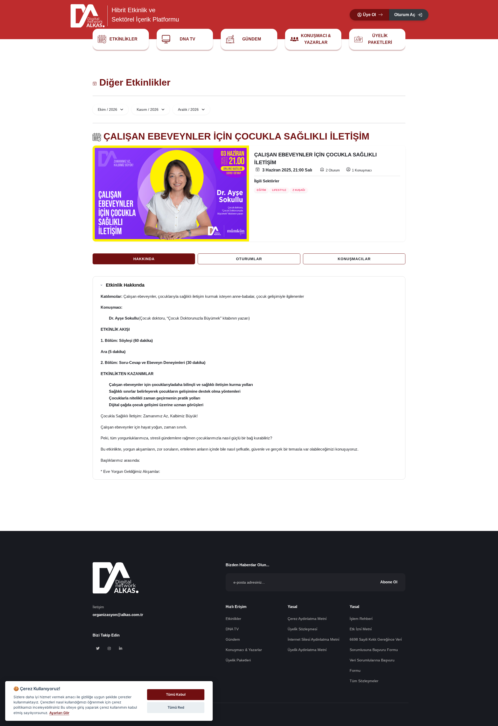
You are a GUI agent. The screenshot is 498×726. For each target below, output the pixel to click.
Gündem (251, 39)
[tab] (144, 258)
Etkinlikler (123, 39)
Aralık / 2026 (189, 109)
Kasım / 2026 (148, 109)
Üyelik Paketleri (380, 39)
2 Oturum (333, 170)
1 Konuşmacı (362, 170)
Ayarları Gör (59, 713)
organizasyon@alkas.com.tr (118, 614)
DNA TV (187, 39)
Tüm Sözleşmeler (364, 681)
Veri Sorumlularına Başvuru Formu (372, 665)
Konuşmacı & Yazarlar (316, 39)
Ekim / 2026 (108, 109)
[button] (369, 14)
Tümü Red (176, 707)
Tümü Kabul (175, 694)
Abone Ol (388, 582)
